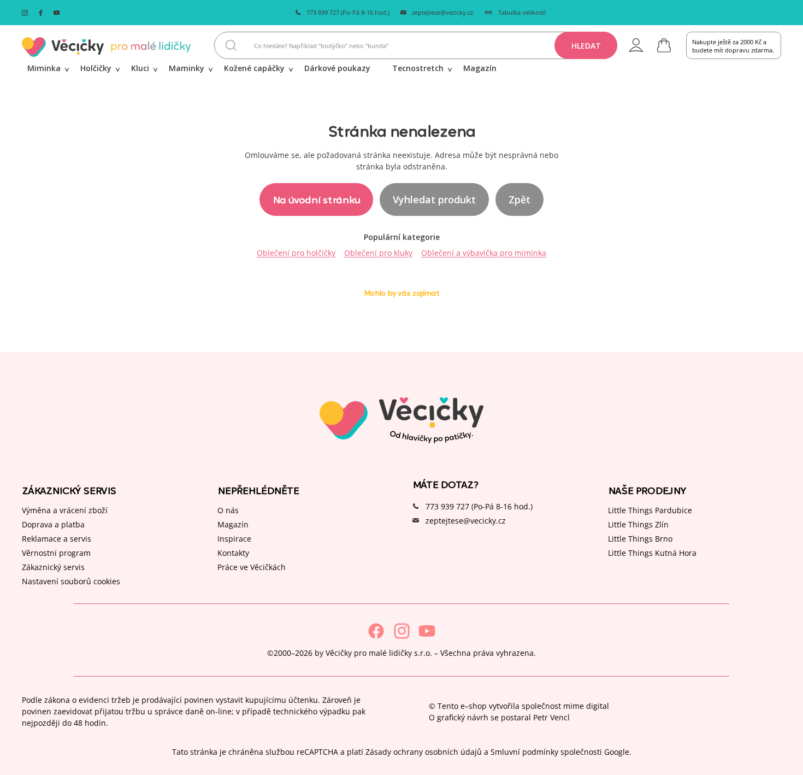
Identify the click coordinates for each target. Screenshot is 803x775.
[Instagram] (401, 631)
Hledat (586, 45)
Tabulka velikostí (522, 12)
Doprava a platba (53, 524)
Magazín (233, 524)
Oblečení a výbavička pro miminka (483, 253)
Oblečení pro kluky (378, 253)
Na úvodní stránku (316, 199)
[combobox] (415, 45)
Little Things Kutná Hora (652, 553)
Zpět (519, 199)
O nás (228, 510)
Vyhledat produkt (434, 199)
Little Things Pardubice (650, 510)
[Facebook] (376, 631)
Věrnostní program (56, 553)
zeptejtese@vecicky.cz (442, 12)
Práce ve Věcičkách (251, 567)
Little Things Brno (640, 538)
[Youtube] (426, 631)
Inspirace (234, 538)
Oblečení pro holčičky (296, 253)
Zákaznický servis (53, 567)
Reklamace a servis (56, 538)
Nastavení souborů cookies (71, 581)
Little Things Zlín (638, 524)
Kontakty (233, 553)
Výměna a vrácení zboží (65, 510)
